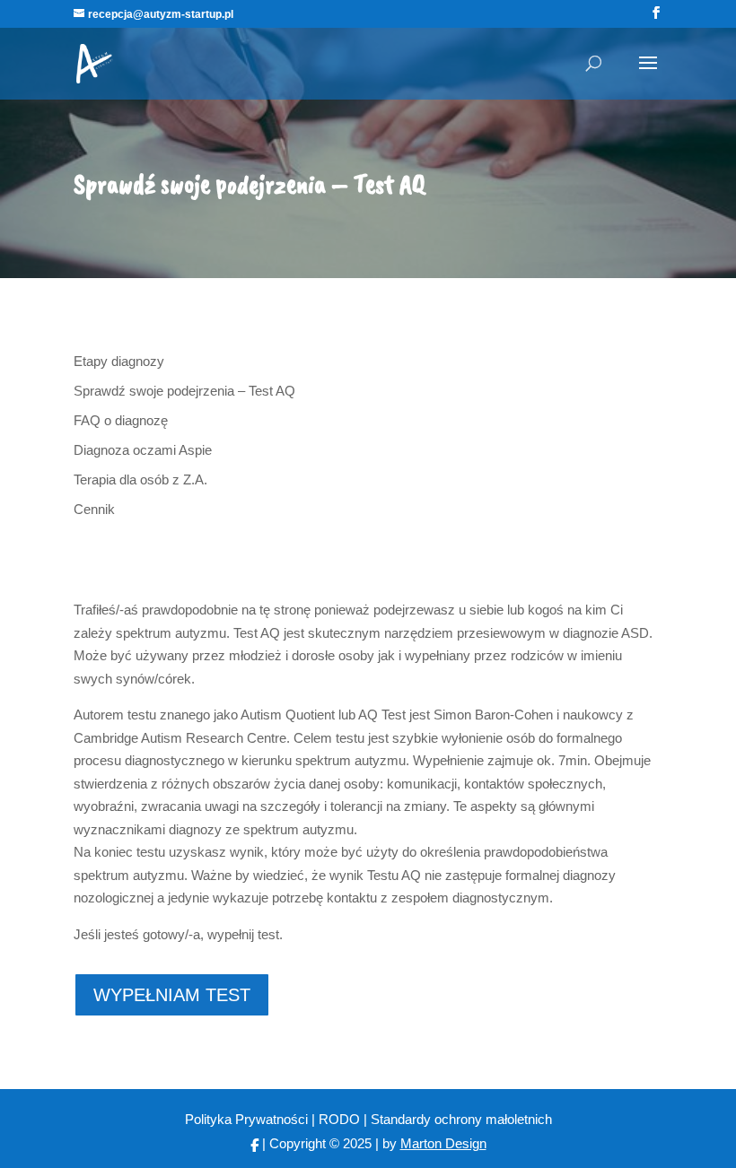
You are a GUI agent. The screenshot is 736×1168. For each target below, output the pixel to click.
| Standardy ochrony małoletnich (458, 1119)
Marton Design (443, 1143)
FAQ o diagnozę (121, 420)
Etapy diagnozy (119, 361)
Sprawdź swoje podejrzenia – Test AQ (184, 390)
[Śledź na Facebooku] (254, 1143)
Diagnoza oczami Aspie (143, 450)
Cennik (94, 509)
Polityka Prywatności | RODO (274, 1119)
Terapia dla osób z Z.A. (140, 479)
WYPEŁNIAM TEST (171, 995)
